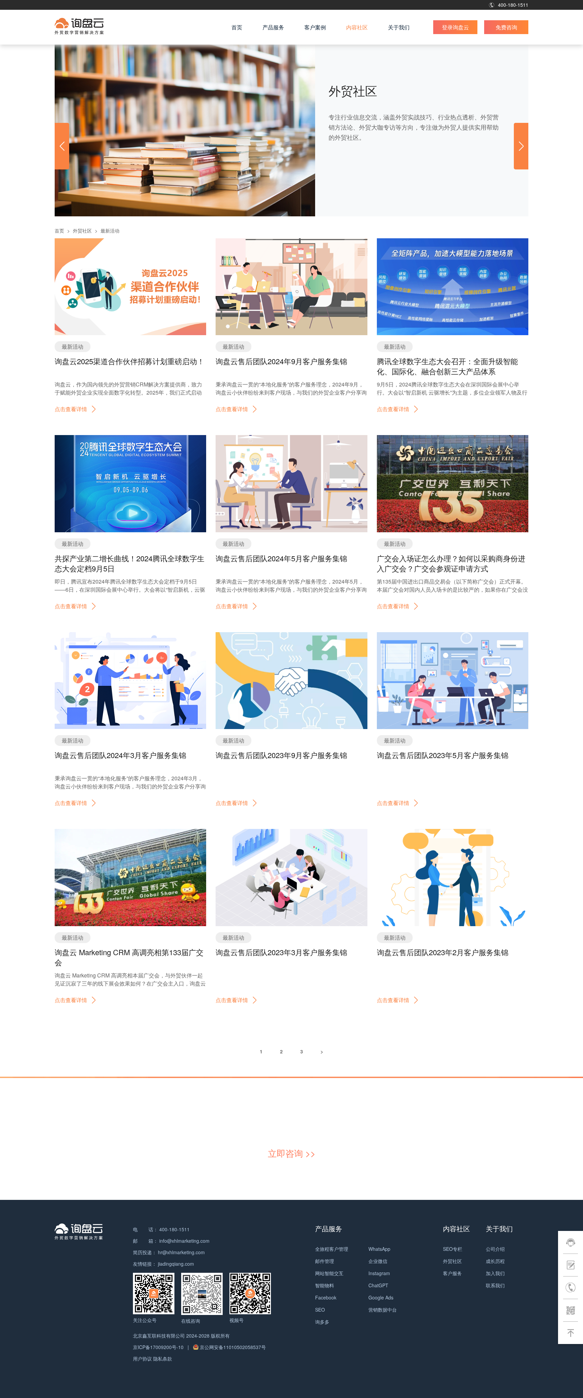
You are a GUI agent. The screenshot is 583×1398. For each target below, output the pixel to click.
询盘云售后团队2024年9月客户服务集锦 (281, 361)
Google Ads (380, 1297)
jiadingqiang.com (176, 1263)
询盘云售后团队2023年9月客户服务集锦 (281, 755)
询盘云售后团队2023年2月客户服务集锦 (442, 952)
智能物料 (324, 1285)
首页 (236, 27)
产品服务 (273, 27)
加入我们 (495, 1273)
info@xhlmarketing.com (184, 1240)
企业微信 (377, 1261)
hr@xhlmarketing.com (181, 1252)
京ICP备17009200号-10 (159, 1347)
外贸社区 (82, 230)
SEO (320, 1309)
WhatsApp (379, 1248)
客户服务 (452, 1273)
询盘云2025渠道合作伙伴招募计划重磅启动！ (129, 361)
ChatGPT (378, 1285)
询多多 (322, 1321)
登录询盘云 (455, 27)
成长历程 (495, 1261)
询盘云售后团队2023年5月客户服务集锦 (442, 755)
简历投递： (145, 1252)
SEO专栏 (452, 1248)
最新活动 (110, 230)
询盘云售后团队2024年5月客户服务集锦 (281, 558)
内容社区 (357, 27)
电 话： (145, 1229)
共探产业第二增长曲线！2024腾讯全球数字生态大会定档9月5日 (129, 563)
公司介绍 (495, 1248)
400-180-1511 (513, 4)
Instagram (379, 1273)
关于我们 (399, 27)
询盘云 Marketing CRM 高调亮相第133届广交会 (129, 957)
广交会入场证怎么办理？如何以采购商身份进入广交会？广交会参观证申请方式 (451, 563)
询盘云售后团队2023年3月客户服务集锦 (281, 952)
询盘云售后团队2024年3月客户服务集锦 (120, 755)
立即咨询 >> (291, 1153)
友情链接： (145, 1263)
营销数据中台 (382, 1309)
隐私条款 (162, 1358)
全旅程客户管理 (331, 1248)
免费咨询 (506, 27)
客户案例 (315, 27)
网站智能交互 (329, 1273)
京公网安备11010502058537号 (233, 1347)
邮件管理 (324, 1261)
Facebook (325, 1297)
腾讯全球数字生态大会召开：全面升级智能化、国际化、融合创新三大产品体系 (447, 366)
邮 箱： (145, 1240)
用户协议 (142, 1358)
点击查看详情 (71, 409)
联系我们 (495, 1285)
